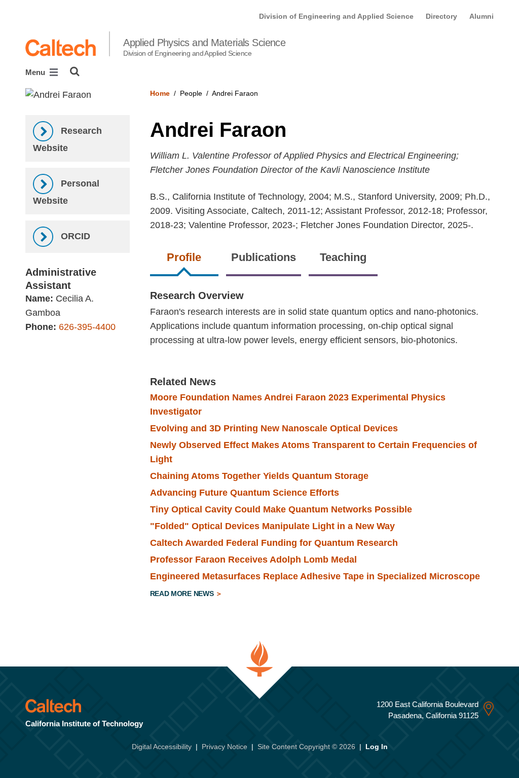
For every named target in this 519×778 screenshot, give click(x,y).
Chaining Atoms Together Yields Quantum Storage (259, 476)
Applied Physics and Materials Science (204, 47)
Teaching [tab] (343, 257)
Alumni (481, 16)
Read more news (183, 593)
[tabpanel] (322, 446)
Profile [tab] (184, 257)
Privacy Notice (224, 747)
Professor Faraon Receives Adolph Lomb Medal (253, 559)
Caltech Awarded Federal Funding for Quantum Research (274, 543)
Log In (376, 747)
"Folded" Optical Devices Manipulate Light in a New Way (272, 526)
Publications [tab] (263, 257)
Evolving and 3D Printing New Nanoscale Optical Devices (274, 428)
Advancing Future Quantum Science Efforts (244, 493)
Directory (441, 16)
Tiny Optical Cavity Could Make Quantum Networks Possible (281, 509)
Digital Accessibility (162, 747)
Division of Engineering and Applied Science (336, 16)
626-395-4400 (87, 327)
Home (160, 93)
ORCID (74, 236)
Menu (36, 72)
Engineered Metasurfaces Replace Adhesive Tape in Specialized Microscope (315, 576)
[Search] (75, 71)
